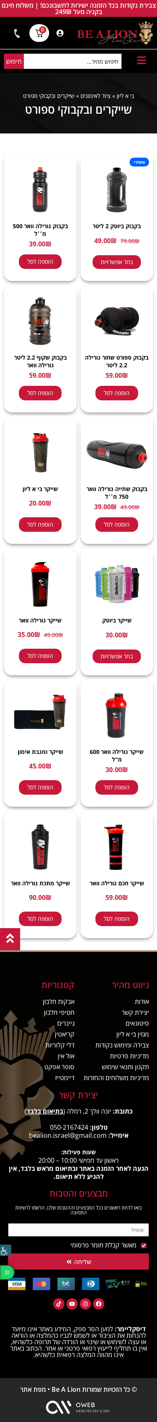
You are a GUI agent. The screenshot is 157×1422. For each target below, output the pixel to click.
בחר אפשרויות (117, 262)
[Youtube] (72, 1304)
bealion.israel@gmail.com (68, 1135)
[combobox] (73, 61)
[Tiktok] (58, 1304)
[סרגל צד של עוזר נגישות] (5, 1250)
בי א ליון (125, 96)
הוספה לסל (40, 261)
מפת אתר (33, 1389)
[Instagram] (85, 1304)
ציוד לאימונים (96, 96)
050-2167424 (69, 1127)
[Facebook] (98, 1304)
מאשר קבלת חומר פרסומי (103, 1245)
